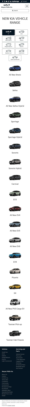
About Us (4, 374)
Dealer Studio (11, 405)
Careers (4, 376)
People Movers (6, 357)
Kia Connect (19, 368)
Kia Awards (5, 388)
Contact (25, 1)
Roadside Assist (20, 366)
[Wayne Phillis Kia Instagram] (5, 1)
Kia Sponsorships (7, 387)
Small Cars (5, 352)
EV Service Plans (20, 365)
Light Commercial (7, 361)
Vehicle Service (20, 354)
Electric (4, 359)
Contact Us (5, 378)
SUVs (3, 354)
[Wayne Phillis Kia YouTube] (7, 1)
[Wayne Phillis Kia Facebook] (3, 1)
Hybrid (4, 356)
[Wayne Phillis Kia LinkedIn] (11, 1)
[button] (27, 6)
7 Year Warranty (20, 359)
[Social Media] (9, 1)
